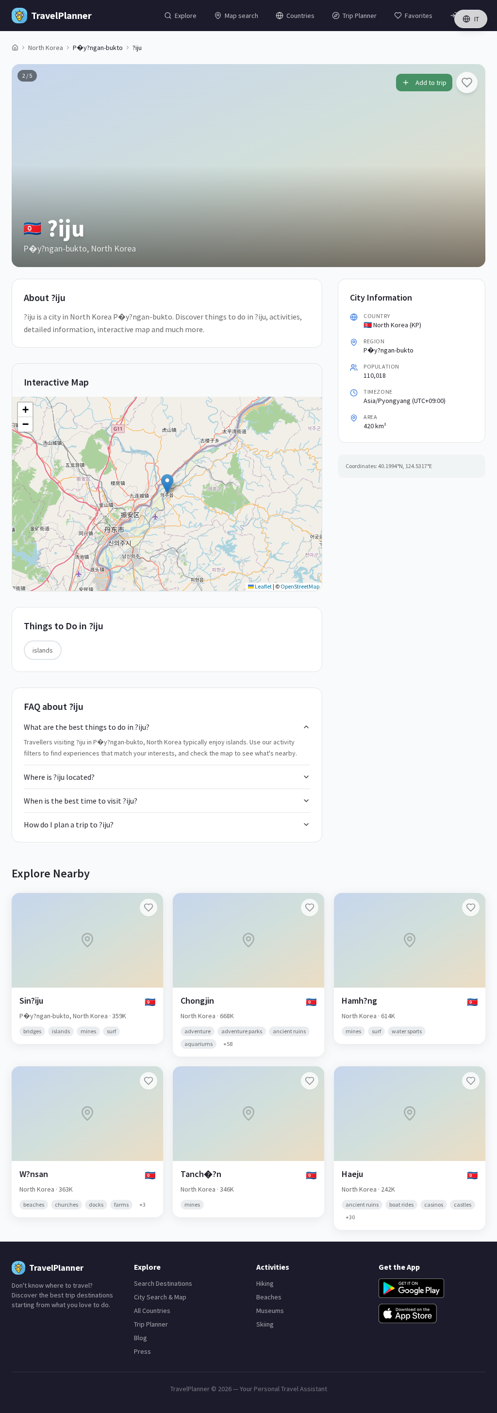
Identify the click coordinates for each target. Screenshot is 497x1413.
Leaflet (263, 586)
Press (142, 1351)
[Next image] (470, 165)
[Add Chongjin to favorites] (309, 907)
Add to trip (431, 82)
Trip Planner (151, 1324)
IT (476, 19)
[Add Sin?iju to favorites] (148, 907)
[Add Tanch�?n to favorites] (309, 1081)
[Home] (15, 47)
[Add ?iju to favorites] (467, 82)
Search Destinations (163, 1283)
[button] (167, 484)
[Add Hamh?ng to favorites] (471, 907)
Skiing (265, 1324)
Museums (270, 1310)
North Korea (45, 47)
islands (43, 650)
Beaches (269, 1297)
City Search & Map (160, 1297)
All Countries (152, 1310)
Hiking (265, 1283)
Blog (140, 1337)
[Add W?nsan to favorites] (148, 1081)
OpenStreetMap (300, 586)
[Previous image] (27, 165)
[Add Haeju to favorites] (471, 1081)
